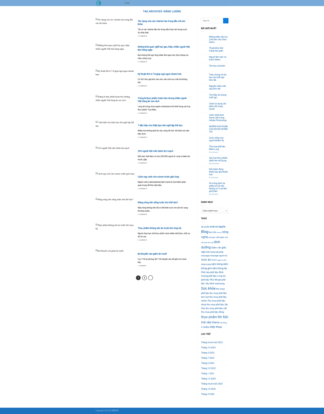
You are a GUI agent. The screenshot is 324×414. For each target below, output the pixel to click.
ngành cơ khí (221, 260)
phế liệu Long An (217, 276)
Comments (213, 152)
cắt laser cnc (222, 237)
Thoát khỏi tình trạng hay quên (216, 49)
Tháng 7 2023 (207, 358)
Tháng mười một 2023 (212, 342)
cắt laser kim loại (207, 242)
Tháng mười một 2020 (212, 383)
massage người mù (218, 255)
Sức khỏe (208, 288)
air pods (205, 226)
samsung (220, 283)
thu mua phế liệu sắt (216, 308)
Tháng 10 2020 (208, 389)
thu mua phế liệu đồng (212, 312)
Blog (204, 232)
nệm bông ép (219, 268)
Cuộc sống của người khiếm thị (216, 139)
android (214, 226)
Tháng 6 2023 (207, 363)
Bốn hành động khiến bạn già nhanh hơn (218, 172)
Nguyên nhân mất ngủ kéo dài (217, 87)
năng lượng (206, 264)
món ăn (206, 259)
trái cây (206, 322)
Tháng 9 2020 (207, 394)
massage (205, 255)
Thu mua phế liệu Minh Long (217, 147)
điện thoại (216, 326)
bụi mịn (212, 232)
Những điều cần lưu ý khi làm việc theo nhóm (218, 39)
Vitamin (215, 322)
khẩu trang (210, 252)
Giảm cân (216, 247)
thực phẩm (209, 317)
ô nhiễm (205, 327)
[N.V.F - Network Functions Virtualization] (108, 3)
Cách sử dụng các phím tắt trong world (217, 106)
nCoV (214, 260)
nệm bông (217, 264)
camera (219, 232)
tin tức (223, 317)
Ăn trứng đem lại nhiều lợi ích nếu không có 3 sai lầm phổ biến (218, 187)
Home (127, 3)
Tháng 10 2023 (208, 347)
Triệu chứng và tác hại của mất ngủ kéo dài (218, 77)
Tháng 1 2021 (207, 373)
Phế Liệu (205, 272)
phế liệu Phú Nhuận (211, 279)
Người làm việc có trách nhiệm (217, 58)
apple (222, 226)
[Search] (227, 3)
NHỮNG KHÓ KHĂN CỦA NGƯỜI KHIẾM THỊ (218, 129)
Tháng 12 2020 (208, 378)
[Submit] (225, 20)
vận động (223, 323)
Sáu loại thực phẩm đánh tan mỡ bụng (218, 159)
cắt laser (212, 237)
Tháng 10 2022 (208, 368)
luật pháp (219, 252)
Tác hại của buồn (217, 66)
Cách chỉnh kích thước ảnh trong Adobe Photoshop (218, 118)
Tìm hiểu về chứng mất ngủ (217, 96)
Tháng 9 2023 (207, 352)
